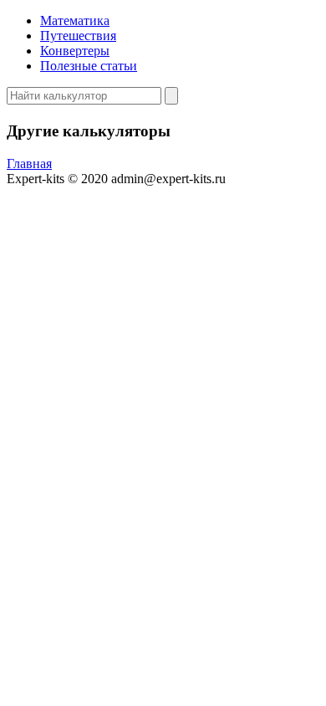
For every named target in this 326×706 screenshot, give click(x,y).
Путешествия (78, 35)
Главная (29, 163)
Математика (75, 20)
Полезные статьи (88, 66)
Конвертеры (75, 50)
